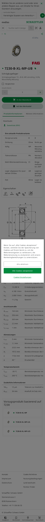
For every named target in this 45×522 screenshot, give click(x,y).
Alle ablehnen (22, 264)
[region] (22, 261)
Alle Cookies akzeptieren (22, 271)
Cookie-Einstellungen (22, 277)
